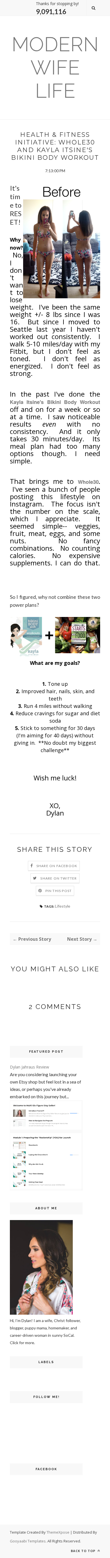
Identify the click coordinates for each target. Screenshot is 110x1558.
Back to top (83, 1551)
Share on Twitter (58, 878)
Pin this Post (58, 891)
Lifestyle (62, 906)
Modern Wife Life (55, 67)
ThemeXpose (58, 1532)
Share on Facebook (56, 866)
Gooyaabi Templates (28, 1541)
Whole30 (88, 482)
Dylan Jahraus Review (29, 1067)
